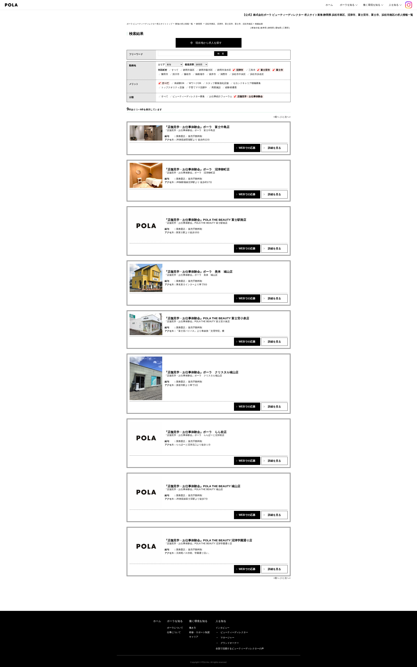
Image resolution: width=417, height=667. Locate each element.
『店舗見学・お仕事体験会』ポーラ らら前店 (196, 432)
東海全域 (255, 28)
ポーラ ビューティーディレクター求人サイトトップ (149, 24)
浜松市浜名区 (257, 74)
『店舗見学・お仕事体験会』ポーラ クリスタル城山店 (201, 372)
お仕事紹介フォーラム (220, 96)
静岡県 (199, 24)
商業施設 (216, 87)
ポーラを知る (347, 4)
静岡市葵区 (188, 70)
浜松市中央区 (239, 74)
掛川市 (176, 74)
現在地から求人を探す (208, 42)
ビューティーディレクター (234, 632)
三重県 (286, 28)
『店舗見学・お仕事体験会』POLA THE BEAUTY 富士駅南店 (205, 219)
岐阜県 (264, 28)
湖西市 (223, 74)
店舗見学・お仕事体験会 (250, 96)
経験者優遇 (231, 87)
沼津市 (239, 70)
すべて (175, 70)
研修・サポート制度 (199, 632)
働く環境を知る (371, 4)
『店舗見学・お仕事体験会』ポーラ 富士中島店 (197, 127)
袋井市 (212, 74)
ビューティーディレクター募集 (189, 96)
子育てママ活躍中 (198, 87)
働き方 (192, 627)
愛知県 (278, 28)
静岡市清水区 (224, 70)
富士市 (279, 70)
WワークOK (195, 83)
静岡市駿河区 (206, 70)
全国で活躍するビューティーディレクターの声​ (240, 648)
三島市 (252, 70)
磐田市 (164, 74)
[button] (247, 148)
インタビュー (222, 627)
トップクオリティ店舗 (172, 87)
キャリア (193, 636)
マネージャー (227, 637)
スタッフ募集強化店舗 (217, 83)
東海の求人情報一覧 (184, 24)
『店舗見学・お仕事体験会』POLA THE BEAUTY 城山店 (202, 486)
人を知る (394, 4)
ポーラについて (175, 627)
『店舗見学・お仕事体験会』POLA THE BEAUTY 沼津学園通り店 (208, 540)
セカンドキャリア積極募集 (247, 83)
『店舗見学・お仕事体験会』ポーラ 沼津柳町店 (197, 169)
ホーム (329, 4)
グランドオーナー (230, 643)
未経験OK (179, 83)
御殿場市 (199, 74)
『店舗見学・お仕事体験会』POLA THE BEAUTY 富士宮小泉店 (207, 318)
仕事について (174, 632)
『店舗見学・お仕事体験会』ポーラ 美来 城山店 (199, 271)
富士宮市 (265, 70)
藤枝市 (187, 74)
